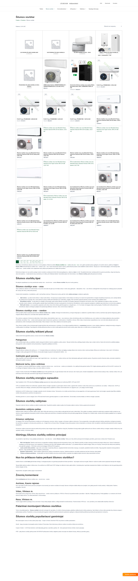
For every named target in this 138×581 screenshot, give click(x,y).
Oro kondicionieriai (61, 8)
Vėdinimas (82, 8)
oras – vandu (63, 264)
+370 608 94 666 (64, 3)
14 (32, 261)
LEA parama (73, 8)
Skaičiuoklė (107, 3)
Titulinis (41, 8)
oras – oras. (76, 264)
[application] (53, 9)
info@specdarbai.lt (73, 3)
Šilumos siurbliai (49, 8)
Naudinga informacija (93, 8)
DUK (101, 3)
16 (38, 261)
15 (35, 261)
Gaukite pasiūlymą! (130, 574)
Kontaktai (115, 3)
